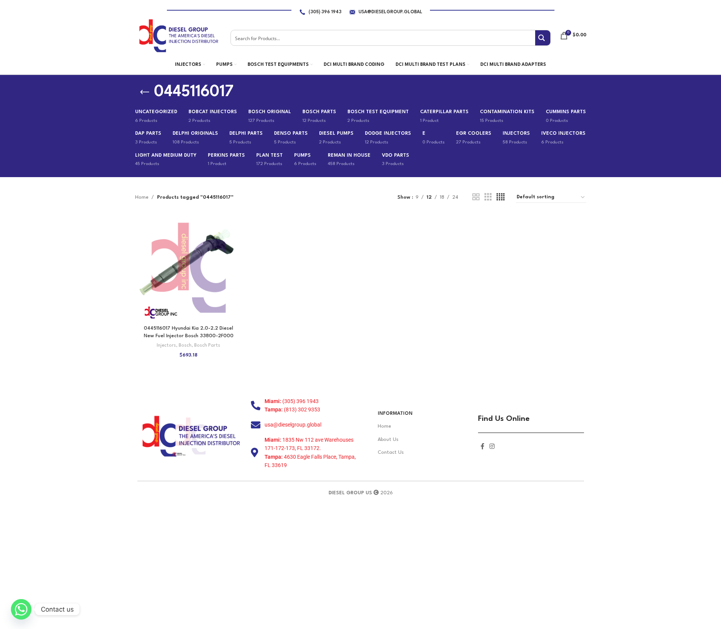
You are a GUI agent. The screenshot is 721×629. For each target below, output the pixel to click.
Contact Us (391, 452)
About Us (388, 439)
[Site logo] (178, 35)
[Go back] (144, 92)
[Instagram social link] (492, 447)
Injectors (166, 345)
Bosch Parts (207, 345)
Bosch (185, 345)
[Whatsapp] (21, 609)
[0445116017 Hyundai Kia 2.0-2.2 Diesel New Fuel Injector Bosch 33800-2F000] (188, 267)
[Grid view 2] (476, 197)
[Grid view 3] (488, 197)
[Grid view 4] (501, 197)
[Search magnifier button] (542, 37)
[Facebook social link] (482, 447)
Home (141, 197)
